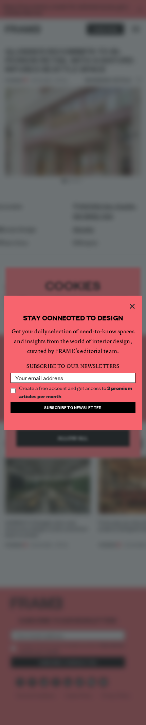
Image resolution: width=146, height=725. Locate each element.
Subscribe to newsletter (73, 407)
